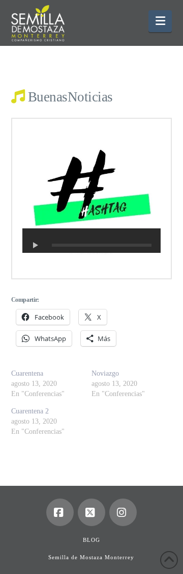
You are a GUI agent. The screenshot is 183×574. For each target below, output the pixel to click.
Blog (91, 540)
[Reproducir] (36, 245)
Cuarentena (27, 373)
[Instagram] (123, 512)
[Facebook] (60, 512)
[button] (160, 21)
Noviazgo (105, 373)
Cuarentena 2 (30, 411)
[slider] (102, 245)
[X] (91, 512)
